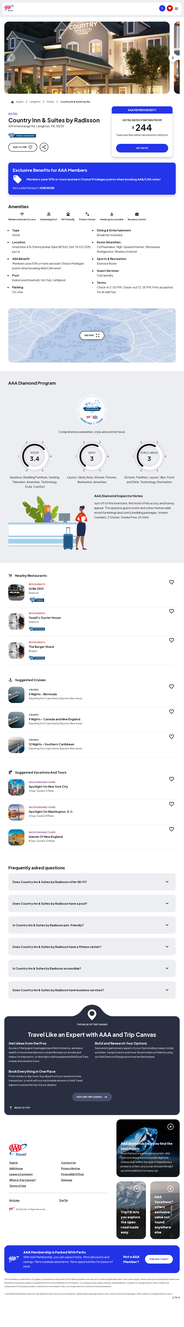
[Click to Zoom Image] (87, 58)
